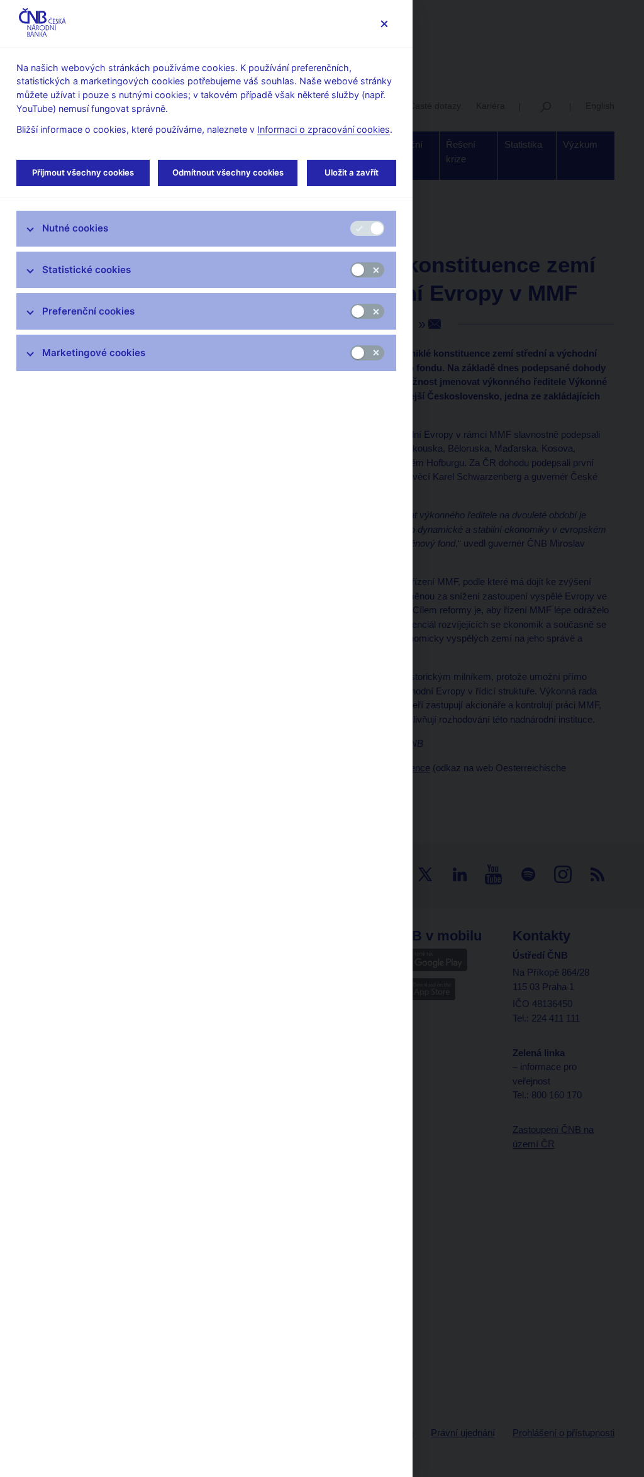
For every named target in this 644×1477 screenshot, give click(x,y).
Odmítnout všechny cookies (228, 172)
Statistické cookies (86, 270)
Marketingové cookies (93, 353)
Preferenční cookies (88, 311)
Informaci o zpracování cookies (323, 129)
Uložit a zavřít (351, 172)
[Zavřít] (384, 23)
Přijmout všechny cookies (83, 172)
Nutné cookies (75, 228)
